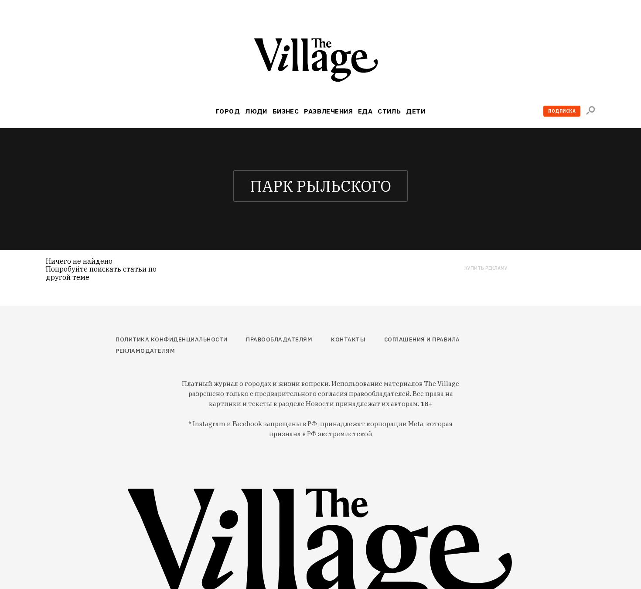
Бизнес (286, 111)
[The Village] (320, 61)
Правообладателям (279, 339)
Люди (256, 111)
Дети (415, 111)
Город (228, 111)
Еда (365, 111)
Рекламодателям (145, 351)
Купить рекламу (486, 268)
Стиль (389, 111)
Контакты (348, 339)
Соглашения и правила (422, 339)
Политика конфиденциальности (172, 339)
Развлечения (328, 111)
